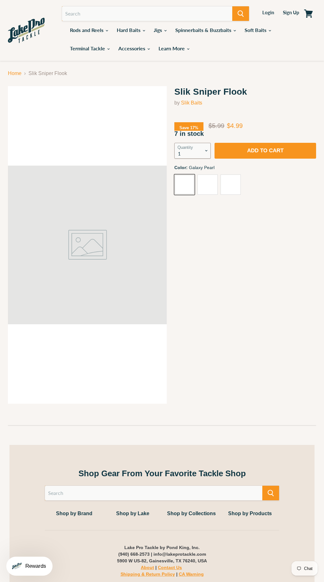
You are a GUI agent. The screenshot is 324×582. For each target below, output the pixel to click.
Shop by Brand (74, 513)
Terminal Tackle (88, 48)
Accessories (132, 48)
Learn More (172, 48)
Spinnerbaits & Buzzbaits (204, 30)
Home (15, 73)
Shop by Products (250, 513)
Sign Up (291, 12)
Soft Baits (256, 30)
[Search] (240, 13)
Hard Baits (129, 30)
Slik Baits (191, 102)
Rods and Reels (87, 30)
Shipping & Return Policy (148, 574)
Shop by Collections (191, 513)
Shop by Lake (132, 513)
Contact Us (170, 567)
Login (268, 12)
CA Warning (191, 574)
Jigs (158, 30)
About (147, 567)
